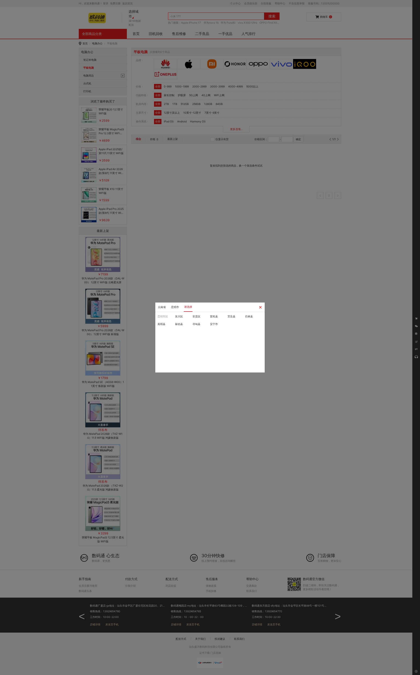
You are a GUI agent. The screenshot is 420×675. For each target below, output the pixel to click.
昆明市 (175, 307)
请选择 (188, 306)
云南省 (162, 307)
